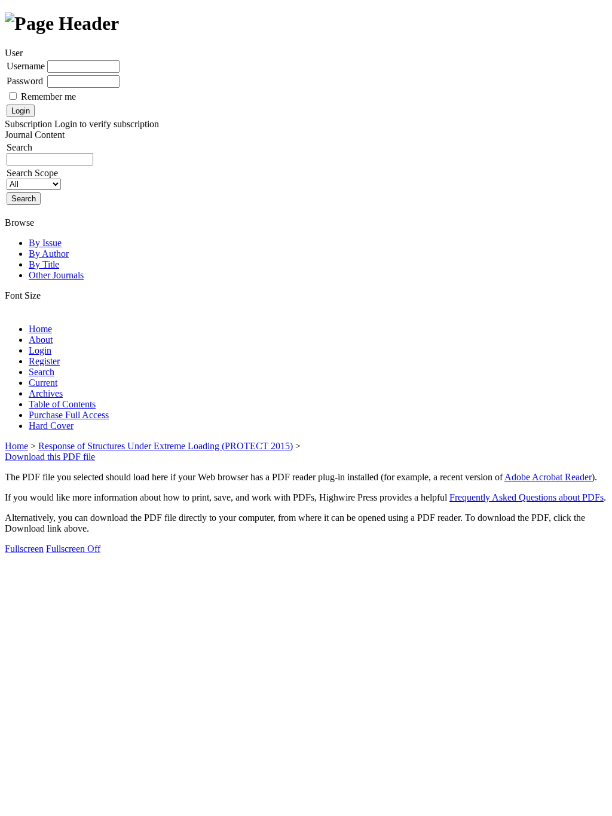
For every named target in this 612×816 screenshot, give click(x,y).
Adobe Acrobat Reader (548, 477)
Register (44, 361)
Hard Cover (51, 426)
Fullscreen (24, 549)
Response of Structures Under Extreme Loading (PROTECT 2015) (165, 446)
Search (41, 372)
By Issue (45, 243)
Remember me (48, 96)
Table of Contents (62, 404)
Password (25, 81)
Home (40, 329)
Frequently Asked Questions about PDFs (526, 497)
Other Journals (56, 275)
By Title (44, 264)
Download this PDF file (50, 457)
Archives (46, 393)
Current (43, 383)
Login (40, 350)
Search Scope (32, 173)
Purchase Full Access (69, 415)
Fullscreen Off (73, 549)
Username (26, 66)
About (41, 340)
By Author (49, 254)
